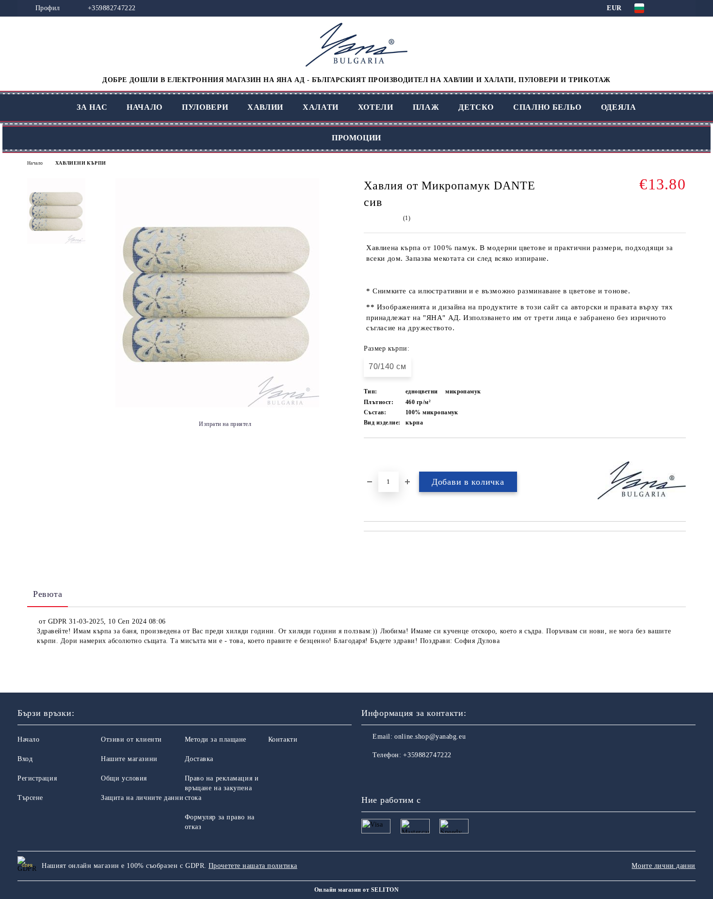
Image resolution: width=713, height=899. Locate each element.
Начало (35, 163)
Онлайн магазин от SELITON (356, 889)
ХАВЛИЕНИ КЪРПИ (80, 163)
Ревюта (47, 594)
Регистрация (37, 778)
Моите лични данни (664, 865)
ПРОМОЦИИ (356, 138)
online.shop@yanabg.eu (430, 736)
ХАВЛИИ (265, 107)
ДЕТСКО (476, 107)
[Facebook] (369, 774)
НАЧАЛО (144, 107)
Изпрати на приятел (225, 424)
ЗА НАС (92, 107)
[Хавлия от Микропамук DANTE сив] (217, 405)
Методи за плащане (216, 739)
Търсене (30, 797)
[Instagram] (390, 774)
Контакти (282, 739)
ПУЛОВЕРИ (205, 107)
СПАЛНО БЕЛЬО (547, 107)
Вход (24, 759)
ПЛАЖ (426, 107)
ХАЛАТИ (321, 107)
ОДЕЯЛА (618, 107)
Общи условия (124, 778)
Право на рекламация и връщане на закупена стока (222, 788)
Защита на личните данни (142, 797)
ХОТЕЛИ (375, 107)
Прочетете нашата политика (253, 865)
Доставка (199, 759)
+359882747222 (112, 8)
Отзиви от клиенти (131, 739)
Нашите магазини (129, 759)
